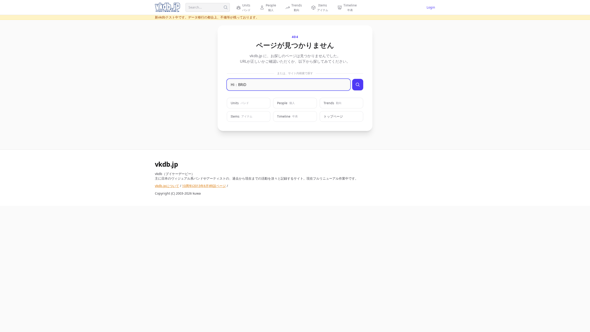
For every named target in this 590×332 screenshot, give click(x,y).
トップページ (333, 116)
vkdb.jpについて (167, 186)
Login (431, 7)
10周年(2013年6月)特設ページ (204, 186)
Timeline (287, 116)
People (286, 103)
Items (241, 116)
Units (240, 103)
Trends (333, 103)
